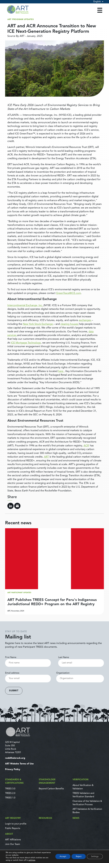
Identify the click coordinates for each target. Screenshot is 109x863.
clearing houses (69, 324)
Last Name (63, 657)
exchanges (85, 320)
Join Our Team (12, 844)
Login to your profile (15, 824)
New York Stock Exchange (38, 324)
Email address (12, 673)
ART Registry (13, 818)
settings (32, 860)
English (97, 2)
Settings (94, 856)
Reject (78, 856)
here (61, 371)
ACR (86, 445)
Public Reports (12, 828)
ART (46, 457)
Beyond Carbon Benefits (51, 789)
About (9, 834)
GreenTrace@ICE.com (68, 293)
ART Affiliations (13, 840)
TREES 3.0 (10, 789)
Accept (63, 856)
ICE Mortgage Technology (26, 343)
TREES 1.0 (10, 798)
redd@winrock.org (15, 758)
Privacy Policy (12, 769)
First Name (10, 657)
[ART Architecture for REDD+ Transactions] (54, 731)
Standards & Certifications (14, 781)
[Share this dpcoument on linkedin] (10, 506)
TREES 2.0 (10, 793)
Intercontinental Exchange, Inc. (25, 305)
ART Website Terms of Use (19, 764)
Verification (80, 780)
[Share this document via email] (17, 506)
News (76, 818)
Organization (63, 673)
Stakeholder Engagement (47, 781)
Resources (45, 818)
